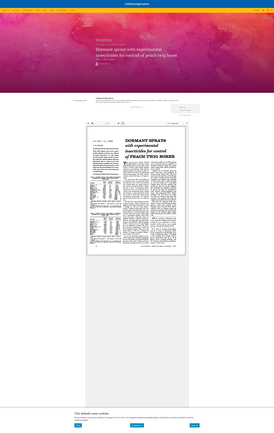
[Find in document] (187, 123)
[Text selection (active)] (123, 123)
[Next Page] (111, 123)
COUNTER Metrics (120, 417)
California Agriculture (104, 98)
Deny (79, 425)
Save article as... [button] (136, 107)
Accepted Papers (61, 10)
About (38, 10)
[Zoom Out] (167, 123)
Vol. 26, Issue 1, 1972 (102, 44)
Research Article (104, 40)
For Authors (16, 10)
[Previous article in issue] (73, 100)
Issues (45, 10)
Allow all (195, 425)
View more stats (185, 115)
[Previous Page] (99, 123)
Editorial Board (27, 10)
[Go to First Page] (96, 123)
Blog (51, 10)
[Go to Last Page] (114, 123)
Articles (4, 10)
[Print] (92, 123)
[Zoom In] (169, 123)
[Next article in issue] (88, 100)
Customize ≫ (138, 425)
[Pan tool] (118, 123)
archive (73, 10)
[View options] (88, 123)
